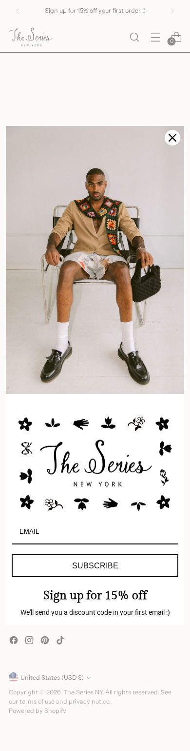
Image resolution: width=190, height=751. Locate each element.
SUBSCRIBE (95, 566)
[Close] (172, 137)
